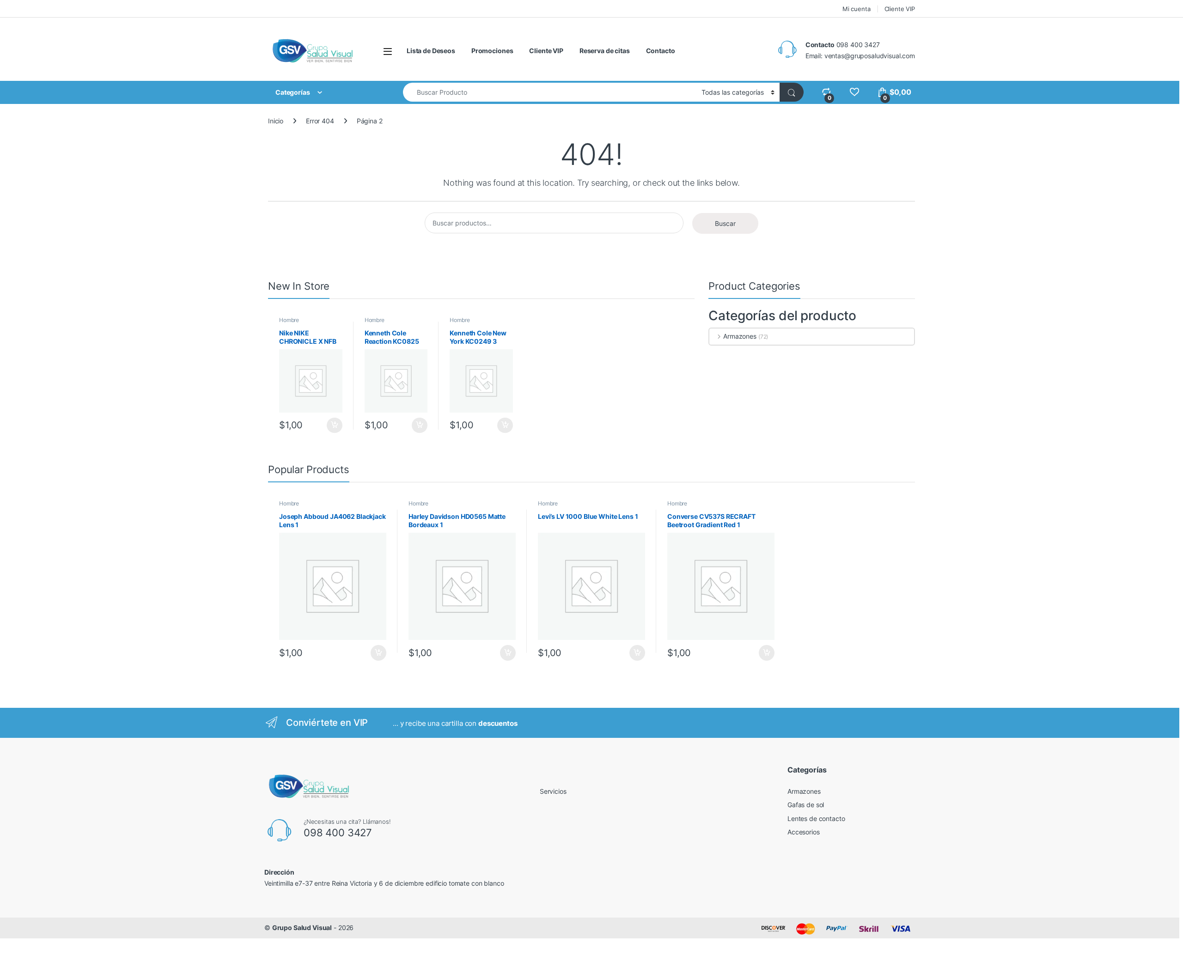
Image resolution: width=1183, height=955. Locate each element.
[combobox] (549, 92)
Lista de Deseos (431, 51)
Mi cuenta (856, 8)
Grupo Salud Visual (302, 927)
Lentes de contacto (816, 818)
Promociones (492, 51)
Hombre (289, 319)
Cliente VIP (899, 8)
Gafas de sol (805, 805)
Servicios (553, 791)
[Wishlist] (854, 92)
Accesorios (803, 832)
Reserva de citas (604, 51)
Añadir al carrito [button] (332, 425)
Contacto (660, 51)
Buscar (725, 223)
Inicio (275, 121)
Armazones (739, 336)
